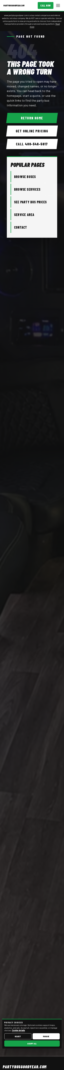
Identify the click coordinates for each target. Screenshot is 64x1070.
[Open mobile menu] (58, 5)
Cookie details (18, 1030)
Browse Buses (25, 177)
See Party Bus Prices (30, 202)
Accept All (32, 1043)
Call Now (45, 5)
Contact (20, 227)
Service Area (24, 215)
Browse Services (27, 189)
